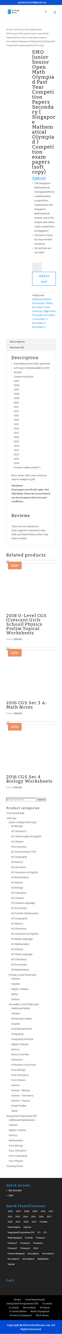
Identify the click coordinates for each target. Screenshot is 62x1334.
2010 (43, 1211)
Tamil (14, 1111)
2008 (26, 1211)
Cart (11, 1195)
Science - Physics (20, 1100)
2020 (25, 1222)
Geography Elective (22, 1039)
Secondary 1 (33, 1253)
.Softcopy (19, 29)
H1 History (17, 862)
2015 (33, 1217)
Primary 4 (38, 1243)
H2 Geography (19, 918)
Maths (14, 994)
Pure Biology (18, 1070)
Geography (17, 1034)
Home (9, 29)
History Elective (20, 1054)
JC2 (45, 1232)
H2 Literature (18, 928)
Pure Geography (18, 1155)
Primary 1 (40, 1238)
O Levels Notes (17, 1311)
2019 (18, 1222)
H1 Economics (19, 846)
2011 (51, 1211)
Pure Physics (18, 1080)
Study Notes (43, 1259)
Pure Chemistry (20, 1075)
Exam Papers (14, 1227)
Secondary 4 (38, 327)
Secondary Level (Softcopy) (24, 1004)
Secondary (29, 1307)
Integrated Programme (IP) (21, 1116)
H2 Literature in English (24, 933)
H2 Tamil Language (22, 954)
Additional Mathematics (22, 1120)
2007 (18, 1211)
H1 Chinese (17, 841)
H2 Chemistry (19, 892)
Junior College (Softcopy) (23, 822)
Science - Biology (20, 1090)
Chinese (15, 978)
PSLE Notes (42, 1315)
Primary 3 (25, 1243)
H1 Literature (18, 867)
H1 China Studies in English (26, 836)
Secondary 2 (40, 319)
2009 (35, 1211)
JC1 (39, 1232)
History (15, 1049)
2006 (10, 1211)
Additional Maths (41, 299)
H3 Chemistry (19, 959)
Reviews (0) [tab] (17, 347)
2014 (25, 1217)
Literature (17, 1059)
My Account (15, 1190)
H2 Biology (17, 887)
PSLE (35, 1248)
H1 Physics (17, 882)
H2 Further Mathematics (25, 913)
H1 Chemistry (18, 831)
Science (15, 999)
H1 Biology (17, 826)
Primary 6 (25, 1248)
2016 (41, 1217)
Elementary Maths (42, 303)
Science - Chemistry (22, 1095)
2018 (10, 1222)
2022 (34, 1222)
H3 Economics (19, 964)
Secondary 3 (38, 323)
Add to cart (44, 279)
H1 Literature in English (24, 872)
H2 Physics (17, 949)
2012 (10, 1217)
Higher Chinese (20, 989)
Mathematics (16, 1140)
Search (41, 799)
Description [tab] (17, 341)
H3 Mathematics (20, 969)
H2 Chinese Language (23, 903)
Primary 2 (12, 1243)
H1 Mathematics (20, 877)
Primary (45, 1307)
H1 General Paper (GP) (23, 851)
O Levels (29, 1238)
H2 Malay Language (22, 939)
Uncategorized (14, 1166)
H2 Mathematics (20, 944)
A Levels (43, 1222)
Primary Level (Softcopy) (22, 975)
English (15, 984)
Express (27, 1227)
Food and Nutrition (21, 1028)
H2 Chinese (17, 898)
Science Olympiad (16, 1253)
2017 (49, 1217)
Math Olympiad (15, 1238)
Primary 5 (12, 1248)
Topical (11, 1264)
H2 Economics (19, 908)
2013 (17, 1217)
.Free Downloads (15, 813)
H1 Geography (19, 857)
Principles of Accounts (23, 1064)
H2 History (17, 923)
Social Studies (18, 1105)
